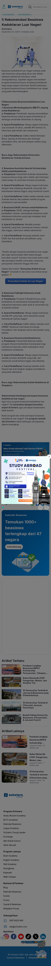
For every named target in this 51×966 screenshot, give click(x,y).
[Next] (46, 507)
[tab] (3, 507)
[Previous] (40, 507)
